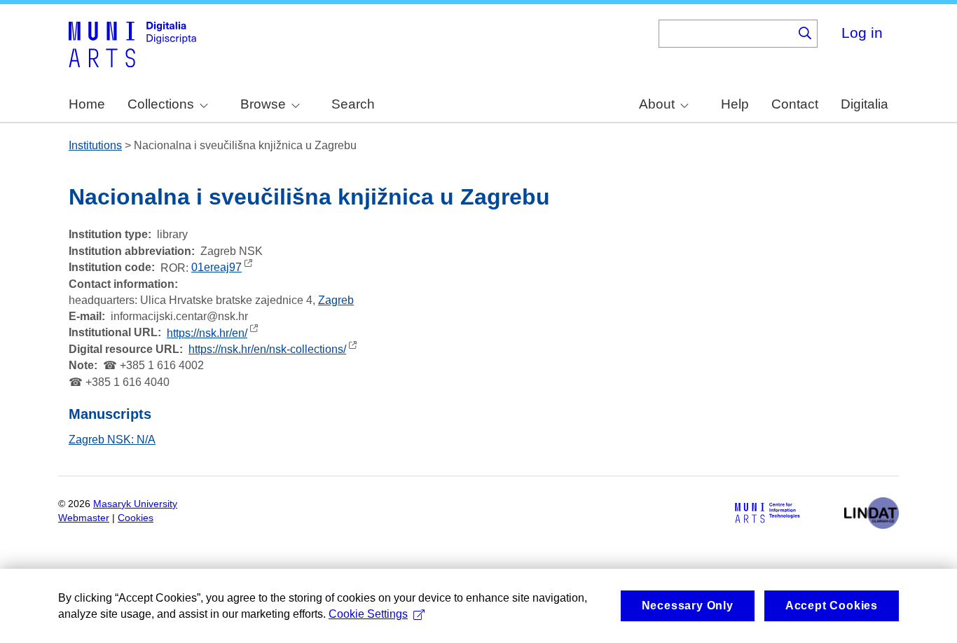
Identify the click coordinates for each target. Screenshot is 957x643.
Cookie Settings (368, 614)
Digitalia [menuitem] (864, 104)
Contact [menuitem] (794, 104)
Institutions (95, 145)
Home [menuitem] (87, 104)
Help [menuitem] (735, 104)
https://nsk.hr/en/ (207, 333)
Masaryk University (135, 504)
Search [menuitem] (353, 104)
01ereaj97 (216, 267)
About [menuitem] (657, 104)
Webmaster (83, 518)
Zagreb (336, 300)
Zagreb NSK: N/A (112, 439)
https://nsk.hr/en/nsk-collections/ (267, 349)
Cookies (135, 518)
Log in (862, 33)
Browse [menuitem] (263, 104)
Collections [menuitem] (161, 104)
